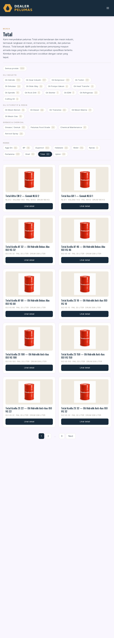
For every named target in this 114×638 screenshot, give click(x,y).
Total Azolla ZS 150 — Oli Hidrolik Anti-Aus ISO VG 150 (83, 355)
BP (26, 148)
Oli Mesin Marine (81, 110)
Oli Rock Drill (32, 92)
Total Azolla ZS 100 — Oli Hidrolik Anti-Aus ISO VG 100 (27, 355)
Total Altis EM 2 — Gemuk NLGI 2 (22, 196)
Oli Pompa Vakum (57, 86)
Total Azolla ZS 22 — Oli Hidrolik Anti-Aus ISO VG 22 (28, 409)
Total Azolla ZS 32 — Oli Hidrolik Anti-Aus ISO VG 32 (84, 409)
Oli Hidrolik (12, 80)
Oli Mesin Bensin (14, 110)
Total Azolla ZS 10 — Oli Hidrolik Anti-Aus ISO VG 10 (84, 302)
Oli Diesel (36, 110)
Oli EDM (69, 92)
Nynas (93, 148)
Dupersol (42, 148)
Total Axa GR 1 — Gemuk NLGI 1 (77, 196)
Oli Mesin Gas (13, 116)
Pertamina (12, 154)
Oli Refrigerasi (88, 92)
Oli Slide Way (34, 86)
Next (70, 436)
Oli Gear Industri (35, 80)
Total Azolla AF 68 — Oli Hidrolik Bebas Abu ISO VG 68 (27, 302)
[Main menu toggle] (107, 8)
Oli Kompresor (60, 80)
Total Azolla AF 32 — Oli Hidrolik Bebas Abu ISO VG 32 (27, 248)
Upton (60, 154)
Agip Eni (11, 148)
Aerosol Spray (13, 133)
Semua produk (14, 68)
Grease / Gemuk (14, 127)
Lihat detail (29, 206)
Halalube (61, 148)
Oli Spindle (12, 92)
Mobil (78, 148)
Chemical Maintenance (73, 127)
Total (44, 154)
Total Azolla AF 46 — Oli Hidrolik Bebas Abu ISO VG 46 (83, 248)
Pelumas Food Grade (42, 127)
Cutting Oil (11, 99)
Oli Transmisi (57, 110)
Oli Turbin (81, 80)
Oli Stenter (52, 92)
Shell (29, 154)
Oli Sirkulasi (12, 86)
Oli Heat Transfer (83, 86)
